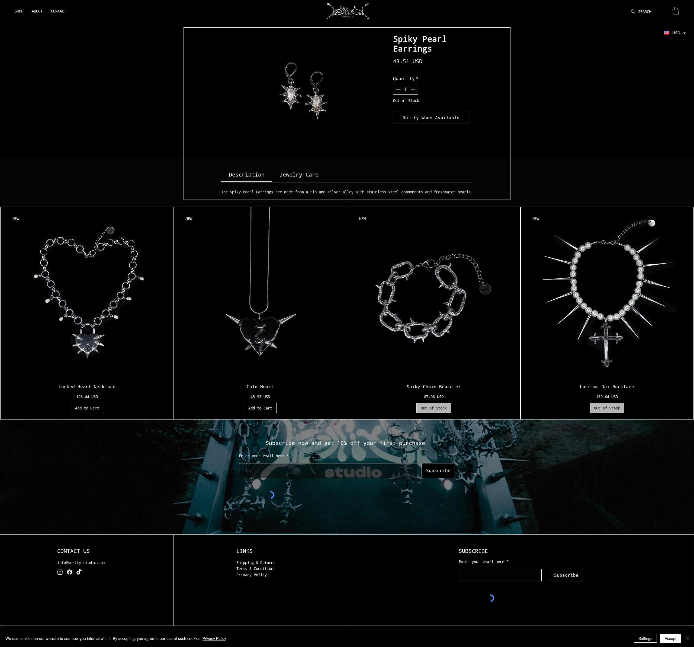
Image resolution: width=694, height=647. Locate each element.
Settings (645, 638)
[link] (247, 174)
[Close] (687, 638)
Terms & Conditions (255, 568)
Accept (670, 638)
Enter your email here (261, 456)
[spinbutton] (405, 89)
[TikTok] (79, 572)
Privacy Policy (251, 574)
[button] (676, 11)
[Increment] (413, 89)
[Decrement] (397, 89)
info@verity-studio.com (81, 562)
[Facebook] (69, 572)
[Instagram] (60, 572)
